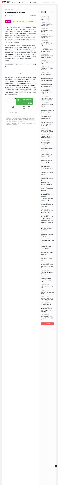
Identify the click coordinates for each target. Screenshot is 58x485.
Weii (8, 15)
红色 (10, 112)
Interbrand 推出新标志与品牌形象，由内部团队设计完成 (47, 222)
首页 (14, 2)
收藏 (24, 108)
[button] (29, 107)
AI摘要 (8, 21)
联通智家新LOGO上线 (46, 304)
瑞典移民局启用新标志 (46, 74)
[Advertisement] (20, 195)
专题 (19, 2)
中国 (12, 9)
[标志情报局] (6, 2)
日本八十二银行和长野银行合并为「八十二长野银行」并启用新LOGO (47, 124)
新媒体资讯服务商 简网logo (15, 13)
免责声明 (20, 119)
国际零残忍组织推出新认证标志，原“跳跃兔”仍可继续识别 (47, 266)
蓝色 (16, 112)
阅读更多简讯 (47, 323)
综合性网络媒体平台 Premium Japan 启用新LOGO (46, 92)
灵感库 (34, 2)
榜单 (24, 2)
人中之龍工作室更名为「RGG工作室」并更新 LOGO (46, 280)
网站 (13, 112)
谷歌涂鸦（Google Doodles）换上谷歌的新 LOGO (46, 44)
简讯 (6, 9)
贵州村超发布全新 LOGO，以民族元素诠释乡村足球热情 (47, 318)
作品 (30, 2)
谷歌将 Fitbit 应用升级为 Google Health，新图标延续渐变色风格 (47, 310)
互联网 (9, 9)
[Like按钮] (13, 107)
